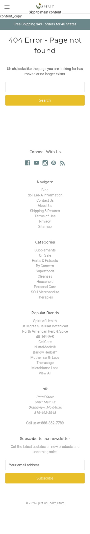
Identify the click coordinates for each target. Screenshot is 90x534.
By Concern (45, 266)
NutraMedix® (45, 347)
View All (45, 373)
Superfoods (45, 271)
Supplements (45, 250)
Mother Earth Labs (45, 357)
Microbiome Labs (45, 368)
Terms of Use (45, 216)
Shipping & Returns (45, 211)
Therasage (45, 363)
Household (45, 282)
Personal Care (45, 287)
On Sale (45, 255)
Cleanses (45, 276)
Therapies (45, 297)
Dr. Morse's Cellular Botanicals (45, 326)
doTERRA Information (45, 195)
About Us (45, 206)
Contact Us (45, 200)
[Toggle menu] (7, 7)
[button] (45, 514)
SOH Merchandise (45, 292)
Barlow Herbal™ (45, 352)
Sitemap (45, 227)
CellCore (45, 342)
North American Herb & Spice (45, 331)
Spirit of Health (45, 321)
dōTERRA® (45, 337)
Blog (45, 190)
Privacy (45, 221)
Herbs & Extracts (45, 261)
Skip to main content (45, 12)
